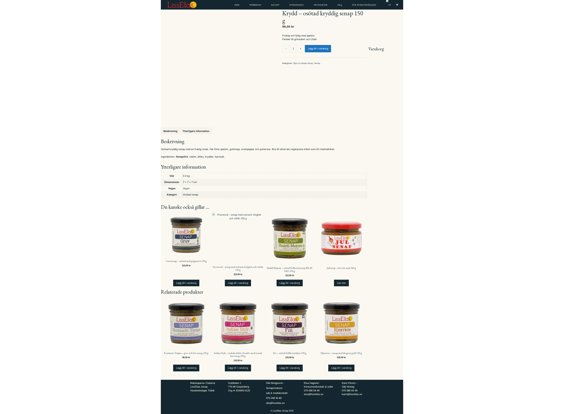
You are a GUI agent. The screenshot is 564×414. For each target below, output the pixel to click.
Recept (275, 4)
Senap (317, 63)
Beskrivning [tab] (170, 131)
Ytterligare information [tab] (196, 131)
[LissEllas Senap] (179, 5)
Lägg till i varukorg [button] (186, 283)
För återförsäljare (364, 4)
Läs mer (341, 283)
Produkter (321, 4)
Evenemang (296, 4)
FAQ (340, 4)
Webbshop (255, 4)
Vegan (186, 188)
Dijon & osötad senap (303, 63)
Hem (236, 4)
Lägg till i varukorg (318, 48)
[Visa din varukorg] (397, 5)
